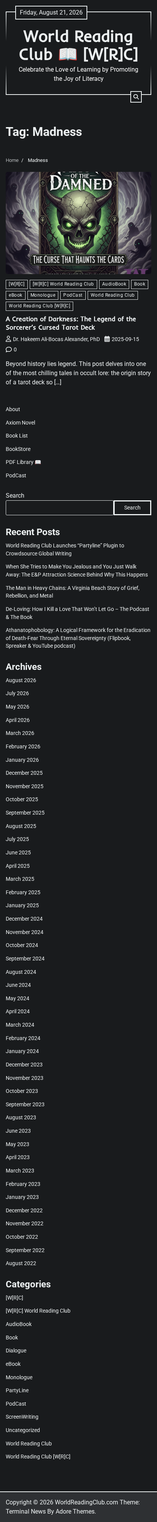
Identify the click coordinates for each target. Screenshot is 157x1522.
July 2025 (17, 839)
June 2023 (18, 1131)
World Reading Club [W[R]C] (39, 306)
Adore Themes (75, 1511)
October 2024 (22, 945)
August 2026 (21, 680)
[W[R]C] (17, 284)
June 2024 (18, 985)
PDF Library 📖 (23, 462)
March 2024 (20, 1025)
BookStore (18, 449)
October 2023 (22, 1091)
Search (15, 495)
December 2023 (24, 1064)
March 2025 (20, 879)
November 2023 (24, 1078)
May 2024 (17, 998)
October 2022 (22, 1237)
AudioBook (114, 284)
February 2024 (23, 1038)
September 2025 (25, 813)
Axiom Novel (20, 423)
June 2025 (18, 852)
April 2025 (18, 866)
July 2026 (17, 693)
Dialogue (16, 1350)
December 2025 (24, 773)
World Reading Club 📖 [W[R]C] (78, 45)
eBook (15, 295)
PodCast (73, 295)
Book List (17, 436)
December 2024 (24, 919)
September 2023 (25, 1104)
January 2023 (22, 1197)
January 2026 (22, 760)
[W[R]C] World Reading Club (63, 284)
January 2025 (22, 905)
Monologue (43, 295)
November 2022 (24, 1223)
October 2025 (22, 799)
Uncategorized (23, 1430)
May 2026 (17, 707)
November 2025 (24, 786)
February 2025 (23, 892)
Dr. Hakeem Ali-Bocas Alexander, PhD (56, 339)
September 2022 (25, 1250)
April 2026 (18, 720)
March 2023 (20, 1171)
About (13, 409)
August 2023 (21, 1117)
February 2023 (23, 1184)
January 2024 (22, 1051)
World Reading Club (113, 295)
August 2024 (21, 972)
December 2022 (24, 1210)
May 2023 (17, 1144)
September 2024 (25, 958)
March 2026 (20, 733)
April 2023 (18, 1157)
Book (139, 284)
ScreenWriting (22, 1417)
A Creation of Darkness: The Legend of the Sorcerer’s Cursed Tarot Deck (71, 323)
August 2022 (21, 1263)
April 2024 (18, 1011)
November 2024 (24, 932)
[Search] (136, 97)
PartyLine (17, 1390)
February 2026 (23, 746)
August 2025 (21, 826)
